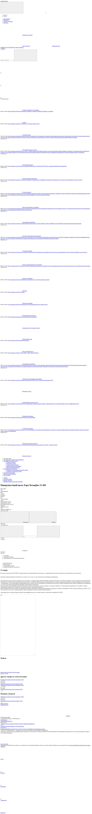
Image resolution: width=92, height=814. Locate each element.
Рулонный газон (24, 123)
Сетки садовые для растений (27, 252)
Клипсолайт (39, 366)
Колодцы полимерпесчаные (43, 208)
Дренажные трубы (60, 193)
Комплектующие (73, 137)
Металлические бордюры (84, 266)
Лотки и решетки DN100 (26, 166)
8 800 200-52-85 (56, 46)
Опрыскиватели (46, 429)
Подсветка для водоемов (16, 238)
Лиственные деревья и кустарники (28, 111)
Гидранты (29, 137)
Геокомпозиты (35, 179)
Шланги (48, 194)
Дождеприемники (62, 166)
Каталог (3, 48)
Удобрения (22, 279)
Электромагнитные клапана (58, 136)
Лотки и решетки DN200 (51, 166)
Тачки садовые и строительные (8, 431)
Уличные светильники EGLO (46, 380)
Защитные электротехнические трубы (20, 194)
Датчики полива (82, 136)
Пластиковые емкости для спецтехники (15, 152)
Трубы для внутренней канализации (46, 193)
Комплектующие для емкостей (76, 152)
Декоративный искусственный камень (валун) (57, 403)
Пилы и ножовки (70, 429)
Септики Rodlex (41, 223)
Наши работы (6, 18)
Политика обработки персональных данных (11, 729)
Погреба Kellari (31, 417)
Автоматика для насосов (11, 137)
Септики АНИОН (49, 223)
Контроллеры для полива (71, 136)
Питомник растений (27, 35)
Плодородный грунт (31, 279)
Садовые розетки (26, 238)
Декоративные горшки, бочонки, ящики (35, 403)
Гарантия (12, 723)
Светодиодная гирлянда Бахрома (46, 365)
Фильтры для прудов (58, 237)
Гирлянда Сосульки (31, 366)
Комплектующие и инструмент (24, 209)
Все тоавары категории (14, 111)
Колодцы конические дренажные (28, 208)
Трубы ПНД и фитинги (70, 193)
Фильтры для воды (36, 137)
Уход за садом (6, 475)
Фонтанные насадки (48, 237)
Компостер (22, 403)
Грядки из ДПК (24, 266)
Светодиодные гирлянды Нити (62, 365)
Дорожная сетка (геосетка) (58, 179)
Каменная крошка (24, 340)
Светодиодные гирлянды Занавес (78, 365)
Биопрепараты (46, 238)
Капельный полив (24, 136)
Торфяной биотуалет (74, 403)
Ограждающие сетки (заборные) (42, 252)
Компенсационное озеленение (13, 466)
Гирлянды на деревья (21, 366)
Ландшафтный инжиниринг (10, 468)
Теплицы (22, 292)
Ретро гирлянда (34, 365)
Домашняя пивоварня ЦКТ (57, 152)
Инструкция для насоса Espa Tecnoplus (10, 672)
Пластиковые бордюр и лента (70, 266)
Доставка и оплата (5, 723)
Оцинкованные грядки (57, 266)
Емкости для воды (22, 137)
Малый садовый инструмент (82, 429)
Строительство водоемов (12, 465)
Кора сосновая (23, 317)
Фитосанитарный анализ (9, 474)
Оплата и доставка (8, 21)
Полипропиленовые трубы (83, 193)
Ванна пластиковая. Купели (44, 152)
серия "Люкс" (23, 352)
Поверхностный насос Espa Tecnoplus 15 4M (11, 684)
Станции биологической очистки (28, 223)
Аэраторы (66, 237)
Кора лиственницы (32, 317)
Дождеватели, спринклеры (44, 136)
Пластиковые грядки (46, 266)
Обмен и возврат (19, 723)
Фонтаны (40, 237)
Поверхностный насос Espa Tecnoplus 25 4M (11, 689)
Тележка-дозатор (53, 444)
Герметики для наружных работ (8, 209)
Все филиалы (4, 720)
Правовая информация (28, 723)
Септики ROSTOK (59, 223)
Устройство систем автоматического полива (17, 470)
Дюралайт (45, 366)
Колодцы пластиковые (56, 208)
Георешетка (29, 179)
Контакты (5, 22)
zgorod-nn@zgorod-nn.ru (6, 721)
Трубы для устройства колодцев (70, 208)
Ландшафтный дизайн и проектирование (13, 459)
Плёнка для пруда (24, 237)
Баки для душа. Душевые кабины (28, 151)
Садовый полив (33, 136)
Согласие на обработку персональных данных (33, 729)
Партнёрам (6, 20)
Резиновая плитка (24, 304)
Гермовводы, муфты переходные (38, 194)
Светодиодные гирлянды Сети (8, 366)
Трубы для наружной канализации (28, 193)
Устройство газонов (11, 463)
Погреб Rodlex (23, 417)
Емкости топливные (68, 151)
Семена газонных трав (33, 123)
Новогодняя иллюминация (12, 467)
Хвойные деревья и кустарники (45, 111)
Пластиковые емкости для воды (44, 151)
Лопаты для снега (24, 429)
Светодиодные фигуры (53, 366)
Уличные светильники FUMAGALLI (29, 380)
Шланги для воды (45, 137)
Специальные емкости (78, 151)
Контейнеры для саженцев (35, 429)
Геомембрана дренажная (46, 179)
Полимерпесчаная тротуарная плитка (38, 304)
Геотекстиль (23, 179)
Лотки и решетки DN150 (39, 166)
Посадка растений (10, 462)
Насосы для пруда (33, 237)
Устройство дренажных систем (13, 471)
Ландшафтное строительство (10, 461)
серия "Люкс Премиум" (33, 352)
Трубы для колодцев (5, 194)
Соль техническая (24, 444)
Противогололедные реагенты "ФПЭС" (39, 444)
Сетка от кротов (78, 179)
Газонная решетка (69, 179)
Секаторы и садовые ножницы (58, 429)
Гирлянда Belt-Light (25, 365)
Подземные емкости (57, 151)
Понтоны (66, 152)
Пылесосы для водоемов (37, 238)
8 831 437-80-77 (26, 46)
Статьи (17, 726)
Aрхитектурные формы (9, 472)
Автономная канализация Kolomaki (72, 223)
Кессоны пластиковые (31, 152)
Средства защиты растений (42, 279)
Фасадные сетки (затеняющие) (58, 252)
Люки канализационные (84, 208)
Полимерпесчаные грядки (34, 266)
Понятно (3, 746)
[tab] (46, 552)
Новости (13, 726)
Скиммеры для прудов (74, 237)
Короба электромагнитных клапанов (60, 137)
